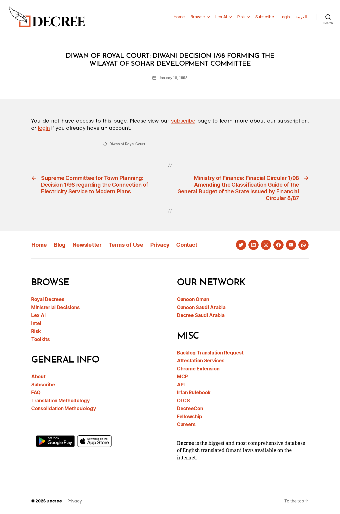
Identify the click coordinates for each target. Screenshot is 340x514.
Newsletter (87, 244)
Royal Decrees (48, 299)
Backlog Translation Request (210, 353)
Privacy (159, 244)
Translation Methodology (60, 400)
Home (179, 16)
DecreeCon (190, 408)
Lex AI (221, 16)
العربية (301, 16)
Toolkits (40, 339)
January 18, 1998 (173, 77)
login (44, 128)
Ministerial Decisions (55, 307)
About (38, 376)
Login (285, 16)
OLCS (183, 400)
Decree (54, 501)
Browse (198, 16)
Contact (186, 244)
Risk (241, 16)
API (181, 385)
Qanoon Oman (193, 299)
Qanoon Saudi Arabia (201, 307)
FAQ (35, 392)
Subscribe (264, 16)
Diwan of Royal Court (127, 144)
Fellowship (189, 416)
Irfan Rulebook (193, 392)
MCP (182, 376)
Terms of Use (125, 244)
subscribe (183, 120)
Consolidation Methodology (63, 408)
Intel (36, 323)
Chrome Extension (198, 369)
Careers (186, 424)
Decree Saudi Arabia (201, 315)
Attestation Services (201, 360)
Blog (59, 244)
